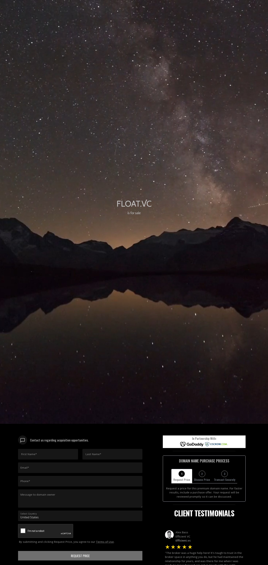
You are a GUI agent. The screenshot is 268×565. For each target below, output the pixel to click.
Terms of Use (105, 542)
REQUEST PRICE (80, 555)
